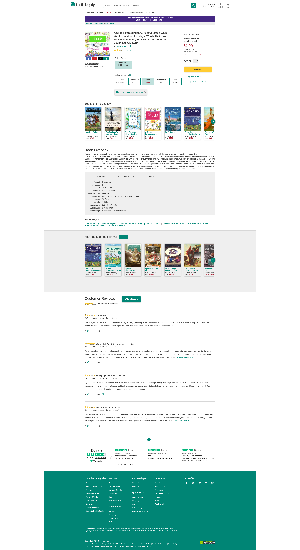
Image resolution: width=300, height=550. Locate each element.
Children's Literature (127, 224)
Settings (112, 511)
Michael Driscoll (124, 46)
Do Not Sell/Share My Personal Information (123, 544)
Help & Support (137, 497)
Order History (114, 518)
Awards (151, 176)
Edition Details (101, 176)
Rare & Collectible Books (95, 511)
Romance (89, 504)
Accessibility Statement (176, 544)
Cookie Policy (146, 544)
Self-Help (89, 490)
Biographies (143, 224)
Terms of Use (89, 544)
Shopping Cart (114, 515)
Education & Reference (190, 224)
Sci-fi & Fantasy (91, 500)
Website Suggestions (140, 511)
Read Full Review (185, 357)
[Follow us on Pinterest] (199, 483)
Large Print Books (92, 507)
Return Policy (137, 508)
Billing (134, 504)
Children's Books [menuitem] (120, 13)
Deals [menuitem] (109, 13)
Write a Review (131, 299)
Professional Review (126, 176)
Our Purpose (160, 486)
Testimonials (159, 504)
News (157, 500)
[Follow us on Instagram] (212, 483)
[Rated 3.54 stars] (120, 50)
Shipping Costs (137, 501)
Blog (110, 497)
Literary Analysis (108, 224)
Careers (158, 497)
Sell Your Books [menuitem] (209, 13)
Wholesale (136, 486)
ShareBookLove (114, 483)
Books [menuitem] (99, 13)
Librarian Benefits (115, 490)
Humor (206, 224)
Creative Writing (92, 224)
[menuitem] (211, 5)
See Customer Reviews (135, 50)
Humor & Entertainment (95, 226)
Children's (156, 224)
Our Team (159, 490)
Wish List (112, 522)
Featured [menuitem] (89, 13)
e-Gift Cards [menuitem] (150, 13)
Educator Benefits (115, 486)
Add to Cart (198, 69)
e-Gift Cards (113, 493)
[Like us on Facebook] (186, 483)
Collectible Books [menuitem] (135, 13)
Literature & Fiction (116, 226)
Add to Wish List (197, 77)
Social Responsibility (162, 493)
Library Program (138, 483)
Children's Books (170, 224)
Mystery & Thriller (92, 497)
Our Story (158, 483)
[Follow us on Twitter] (193, 483)
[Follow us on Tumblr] (206, 483)
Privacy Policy (101, 544)
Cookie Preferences (159, 544)
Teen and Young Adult (94, 486)
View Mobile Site (115, 500)
